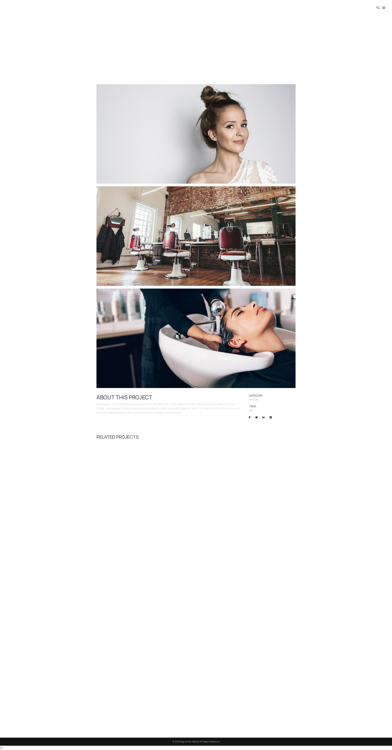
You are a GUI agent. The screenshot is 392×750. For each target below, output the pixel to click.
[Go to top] (1, 748)
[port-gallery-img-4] (196, 237)
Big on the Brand (189, 741)
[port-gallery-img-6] (196, 339)
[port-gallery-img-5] (196, 135)
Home (275, 43)
